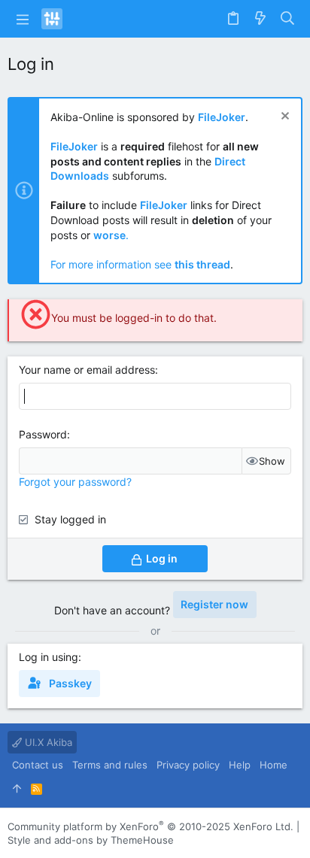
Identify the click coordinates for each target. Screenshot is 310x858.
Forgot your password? (75, 481)
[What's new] (260, 18)
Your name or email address (87, 369)
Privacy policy (188, 765)
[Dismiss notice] (283, 118)
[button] (23, 18)
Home (273, 765)
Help (240, 765)
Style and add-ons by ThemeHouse (91, 840)
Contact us (37, 765)
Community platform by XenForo (150, 826)
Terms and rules (109, 765)
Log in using (48, 656)
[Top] (17, 788)
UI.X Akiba (47, 742)
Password (43, 434)
